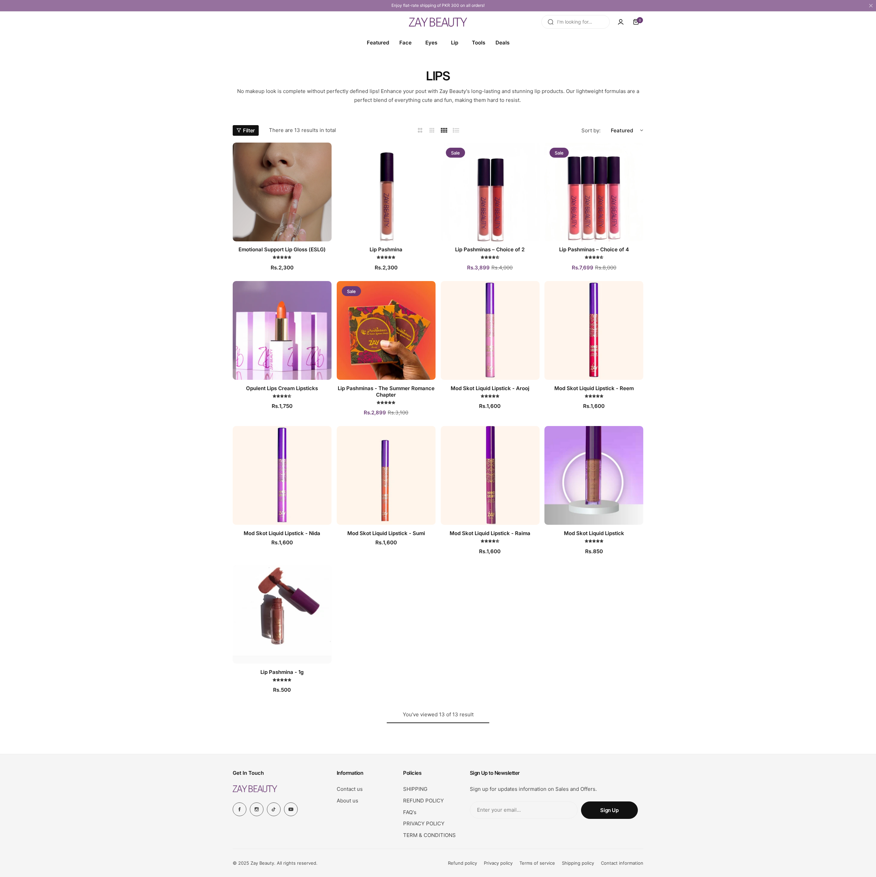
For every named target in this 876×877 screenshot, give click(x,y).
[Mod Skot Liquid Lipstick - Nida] (282, 475)
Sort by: (591, 130)
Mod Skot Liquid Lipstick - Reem (594, 388)
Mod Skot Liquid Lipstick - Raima (490, 533)
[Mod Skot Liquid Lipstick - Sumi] (386, 475)
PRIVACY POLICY (424, 823)
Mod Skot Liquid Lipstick (594, 533)
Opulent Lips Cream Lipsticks (282, 388)
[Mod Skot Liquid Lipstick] (593, 475)
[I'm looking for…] (550, 22)
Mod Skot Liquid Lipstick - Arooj (490, 388)
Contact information (622, 863)
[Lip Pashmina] (386, 192)
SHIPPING (415, 789)
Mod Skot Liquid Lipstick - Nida (282, 533)
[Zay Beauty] (438, 22)
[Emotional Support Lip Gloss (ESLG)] (282, 192)
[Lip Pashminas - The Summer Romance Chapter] (386, 330)
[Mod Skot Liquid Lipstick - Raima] (490, 475)
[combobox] (575, 22)
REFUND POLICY (423, 800)
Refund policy (462, 863)
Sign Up (609, 810)
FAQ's (409, 812)
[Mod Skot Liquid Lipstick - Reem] (593, 330)
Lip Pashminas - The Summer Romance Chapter (386, 391)
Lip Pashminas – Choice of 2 (490, 249)
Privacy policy (498, 863)
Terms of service (537, 863)
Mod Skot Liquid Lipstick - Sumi (386, 533)
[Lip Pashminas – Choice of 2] (490, 192)
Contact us (350, 789)
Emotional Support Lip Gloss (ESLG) (282, 249)
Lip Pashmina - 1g (282, 672)
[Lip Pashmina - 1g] (282, 614)
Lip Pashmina (386, 249)
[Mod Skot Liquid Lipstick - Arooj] (490, 330)
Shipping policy (578, 863)
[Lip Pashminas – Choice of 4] (593, 192)
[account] (620, 21)
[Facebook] (239, 809)
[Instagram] (256, 809)
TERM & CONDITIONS (429, 835)
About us (347, 800)
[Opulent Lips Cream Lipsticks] (282, 330)
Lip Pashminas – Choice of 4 (594, 249)
